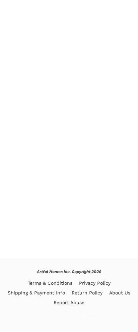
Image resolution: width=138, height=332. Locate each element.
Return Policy (87, 292)
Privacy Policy (95, 283)
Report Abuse (69, 302)
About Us (119, 292)
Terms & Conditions (50, 283)
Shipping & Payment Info (36, 292)
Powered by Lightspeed (69, 314)
